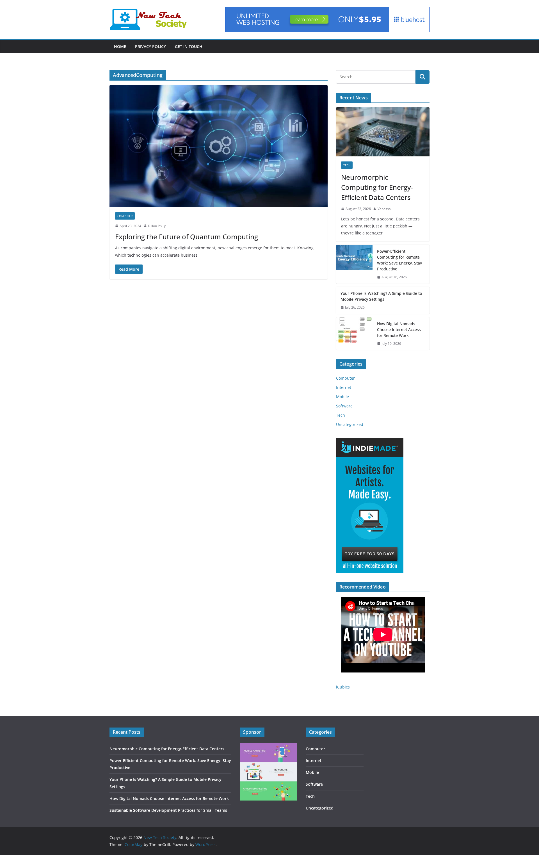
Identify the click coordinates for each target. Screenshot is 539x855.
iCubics (343, 687)
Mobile (342, 396)
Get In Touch (188, 46)
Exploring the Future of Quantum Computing (186, 236)
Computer (125, 216)
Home (120, 46)
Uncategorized (349, 424)
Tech (346, 165)
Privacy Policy (150, 46)
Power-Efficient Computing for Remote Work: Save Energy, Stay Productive (399, 260)
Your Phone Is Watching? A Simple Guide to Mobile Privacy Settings (381, 296)
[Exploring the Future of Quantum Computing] (218, 145)
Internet (343, 387)
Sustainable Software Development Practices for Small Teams (168, 810)
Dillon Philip (157, 226)
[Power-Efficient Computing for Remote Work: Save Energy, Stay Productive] (354, 264)
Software (344, 406)
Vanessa (384, 208)
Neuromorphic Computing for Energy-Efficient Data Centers (377, 187)
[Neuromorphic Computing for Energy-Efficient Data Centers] (383, 131)
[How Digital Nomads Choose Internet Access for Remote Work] (354, 333)
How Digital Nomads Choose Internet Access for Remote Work (399, 329)
